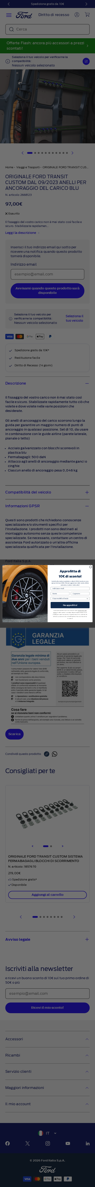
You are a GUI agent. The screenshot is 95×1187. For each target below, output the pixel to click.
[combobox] (69, 598)
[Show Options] (87, 598)
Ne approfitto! (70, 605)
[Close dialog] (90, 567)
